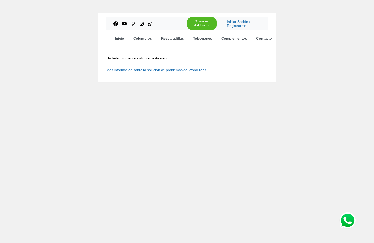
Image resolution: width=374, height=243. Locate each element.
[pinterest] (133, 23)
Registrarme (236, 26)
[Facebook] (115, 23)
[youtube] (124, 23)
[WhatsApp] (150, 23)
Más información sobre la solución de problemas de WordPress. (156, 70)
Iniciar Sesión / (238, 22)
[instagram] (141, 23)
